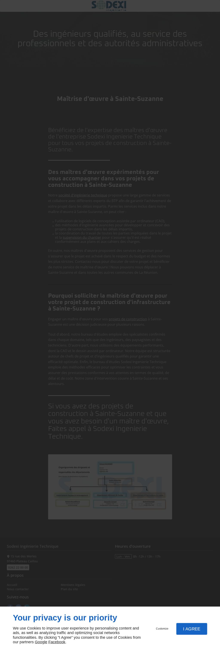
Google (41, 642)
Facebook (56, 642)
